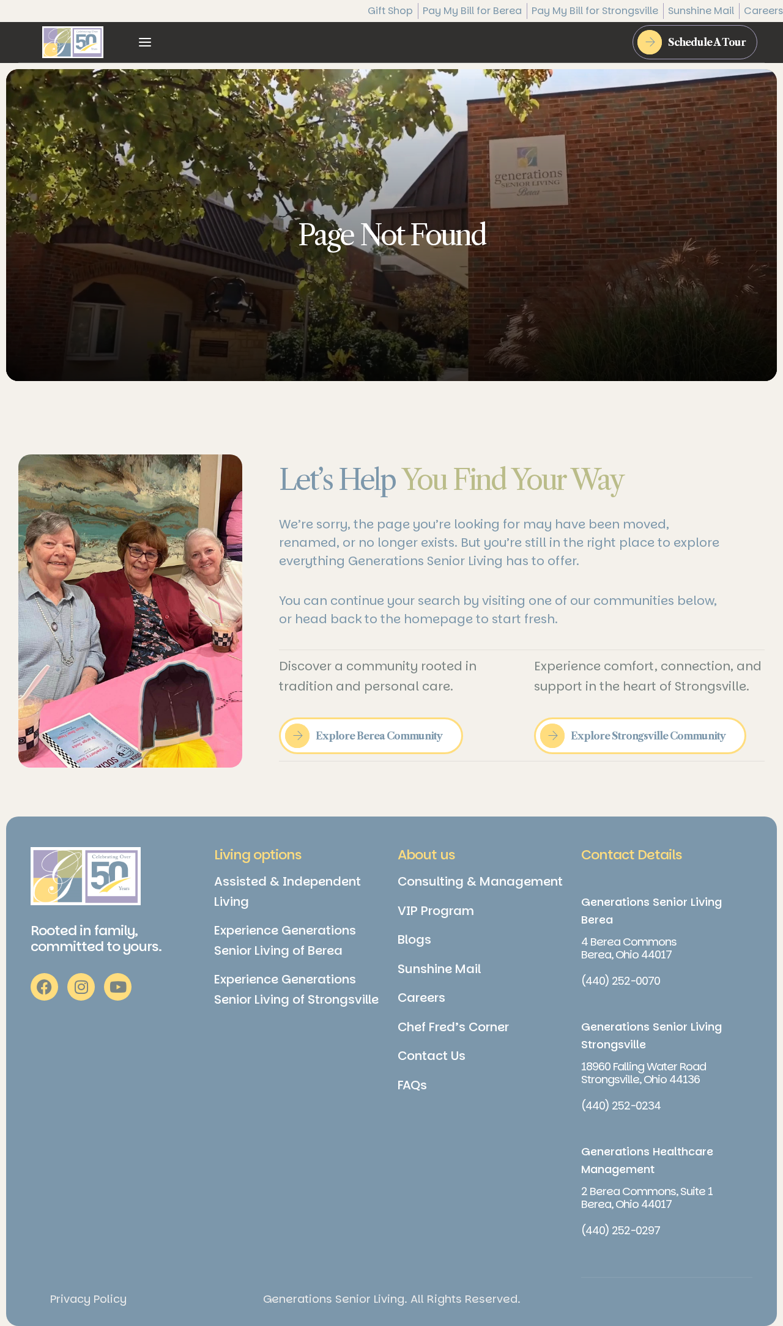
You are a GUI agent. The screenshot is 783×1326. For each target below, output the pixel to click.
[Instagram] (81, 987)
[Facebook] (44, 987)
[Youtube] (118, 987)
